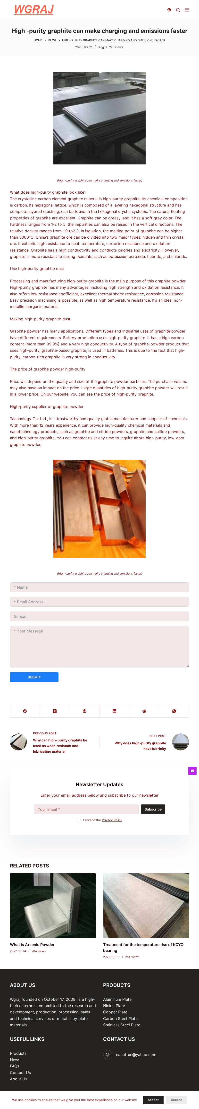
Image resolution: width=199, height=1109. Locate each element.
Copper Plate (115, 1012)
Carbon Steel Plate (120, 1018)
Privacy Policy (112, 820)
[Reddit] (144, 711)
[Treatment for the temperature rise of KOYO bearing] (146, 905)
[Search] (178, 10)
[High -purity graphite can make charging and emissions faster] (99, 118)
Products (18, 1053)
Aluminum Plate (117, 999)
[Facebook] (25, 711)
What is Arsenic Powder (32, 944)
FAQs (14, 1066)
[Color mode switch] (169, 10)
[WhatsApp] (174, 711)
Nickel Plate (114, 1005)
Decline (176, 1100)
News (15, 1059)
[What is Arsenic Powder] (53, 905)
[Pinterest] (85, 711)
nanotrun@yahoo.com (136, 1054)
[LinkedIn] (115, 711)
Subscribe (153, 809)
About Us (18, 1078)
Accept (153, 1100)
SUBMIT (34, 677)
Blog (101, 47)
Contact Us (20, 1072)
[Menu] (187, 10)
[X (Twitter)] (55, 711)
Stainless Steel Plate (121, 1024)
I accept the (102, 820)
